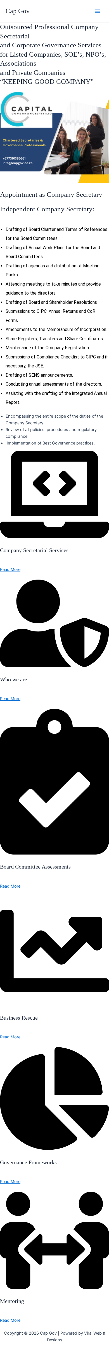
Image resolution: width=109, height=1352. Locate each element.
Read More (10, 569)
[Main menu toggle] (97, 11)
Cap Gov (18, 11)
